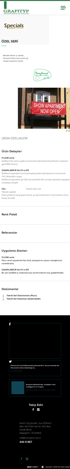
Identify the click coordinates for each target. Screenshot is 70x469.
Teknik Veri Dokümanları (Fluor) (22, 295)
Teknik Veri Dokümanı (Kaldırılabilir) (24, 299)
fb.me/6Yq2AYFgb (16, 371)
